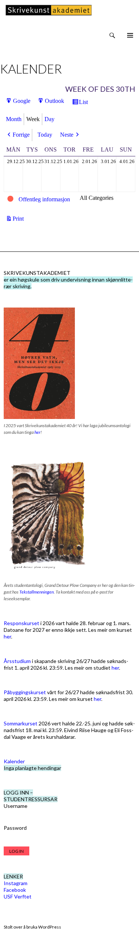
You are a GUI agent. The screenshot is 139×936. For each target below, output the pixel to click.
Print (19, 219)
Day (49, 119)
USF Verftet (18, 896)
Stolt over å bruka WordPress (32, 927)
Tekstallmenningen (36, 592)
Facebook (15, 890)
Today (44, 134)
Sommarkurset (20, 723)
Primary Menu (130, 35)
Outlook (54, 102)
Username (15, 806)
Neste (66, 134)
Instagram (15, 883)
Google (22, 102)
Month (13, 119)
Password (15, 828)
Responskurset (21, 623)
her (37, 432)
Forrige (21, 134)
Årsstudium (17, 661)
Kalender (14, 761)
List (84, 103)
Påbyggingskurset (25, 692)
